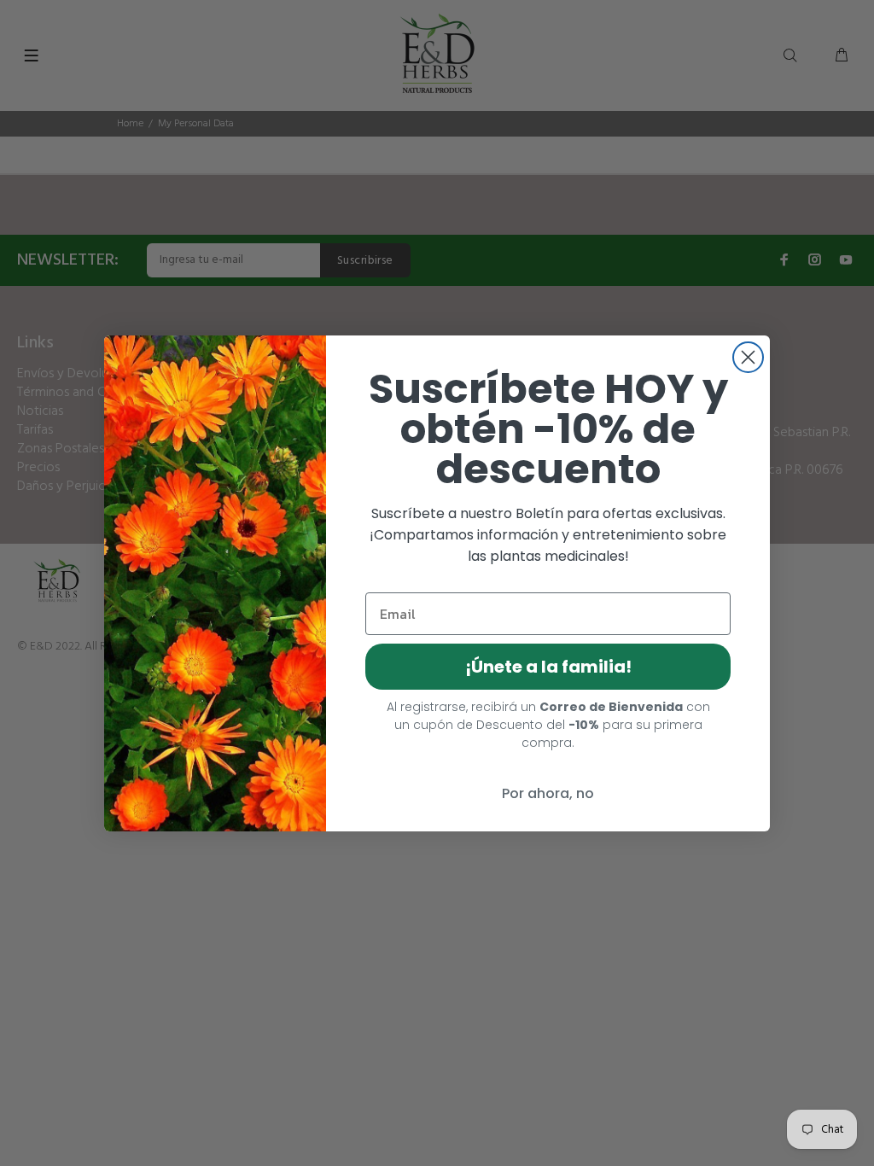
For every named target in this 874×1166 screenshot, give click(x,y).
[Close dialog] (748, 357)
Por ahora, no (548, 793)
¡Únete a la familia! (548, 667)
